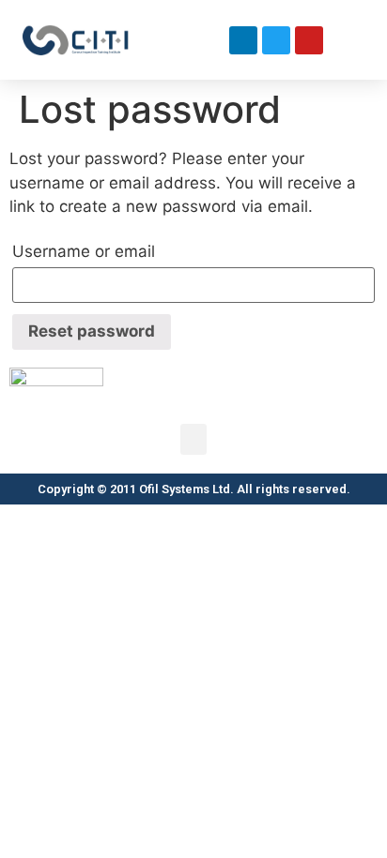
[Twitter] (276, 40)
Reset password (91, 331)
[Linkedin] (243, 40)
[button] (211, 40)
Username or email (83, 251)
